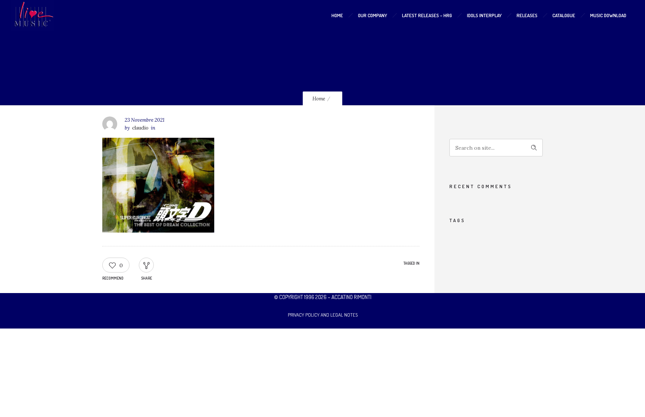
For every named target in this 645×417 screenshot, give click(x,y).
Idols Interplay (484, 15)
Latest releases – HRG (427, 15)
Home (337, 15)
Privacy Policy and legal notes (323, 315)
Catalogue (563, 15)
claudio (140, 128)
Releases (527, 15)
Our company (372, 15)
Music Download (608, 15)
